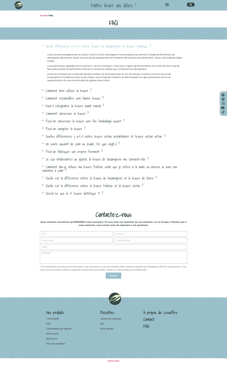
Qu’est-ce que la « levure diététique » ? (74, 193)
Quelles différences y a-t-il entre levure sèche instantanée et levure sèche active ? (105, 136)
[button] (167, 5)
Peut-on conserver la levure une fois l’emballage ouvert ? (85, 121)
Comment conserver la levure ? (67, 113)
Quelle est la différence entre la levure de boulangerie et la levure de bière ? (101, 178)
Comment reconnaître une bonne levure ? (75, 98)
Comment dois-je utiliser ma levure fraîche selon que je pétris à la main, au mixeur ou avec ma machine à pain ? (110, 168)
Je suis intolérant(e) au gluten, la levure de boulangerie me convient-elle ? (97, 159)
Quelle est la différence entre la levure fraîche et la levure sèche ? (94, 186)
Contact (148, 319)
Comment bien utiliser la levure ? (69, 91)
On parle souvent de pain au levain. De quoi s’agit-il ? (83, 144)
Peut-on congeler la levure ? (66, 129)
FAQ (146, 326)
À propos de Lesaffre (160, 312)
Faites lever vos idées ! (113, 5)
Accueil (43, 15)
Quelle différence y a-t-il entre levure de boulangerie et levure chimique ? (98, 46)
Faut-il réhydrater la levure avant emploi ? (75, 106)
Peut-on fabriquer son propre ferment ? (74, 152)
